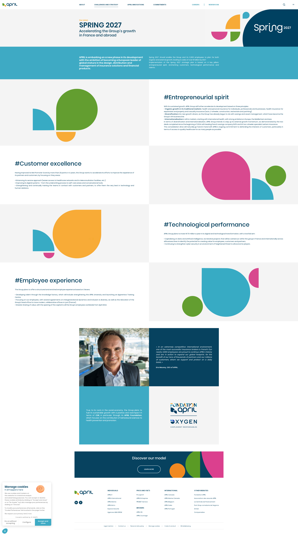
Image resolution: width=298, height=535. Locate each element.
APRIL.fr (110, 495)
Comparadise (199, 512)
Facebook (80, 502)
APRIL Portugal (169, 509)
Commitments (159, 4)
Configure (26, 522)
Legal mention (108, 526)
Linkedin (76, 502)
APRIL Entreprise (142, 498)
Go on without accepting (10, 522)
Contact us (122, 526)
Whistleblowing (186, 526)
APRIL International (114, 498)
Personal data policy (137, 526)
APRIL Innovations (135, 4)
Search (284, 4)
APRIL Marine (112, 502)
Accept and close (43, 522)
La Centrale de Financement (204, 502)
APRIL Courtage (142, 516)
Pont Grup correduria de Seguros (206, 505)
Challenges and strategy (106, 4)
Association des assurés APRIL (205, 498)
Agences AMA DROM (115, 512)
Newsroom (214, 4)
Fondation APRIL (200, 495)
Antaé (196, 509)
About (82, 4)
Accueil (9, 5)
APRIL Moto (111, 505)
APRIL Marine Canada (172, 498)
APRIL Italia (168, 505)
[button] (5, 531)
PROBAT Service (142, 502)
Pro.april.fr (140, 495)
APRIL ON (139, 512)
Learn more (149, 469)
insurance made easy (83, 492)
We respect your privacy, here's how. (18, 514)
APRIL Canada (169, 495)
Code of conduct (170, 526)
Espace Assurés (113, 509)
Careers (195, 4)
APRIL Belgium (169, 502)
